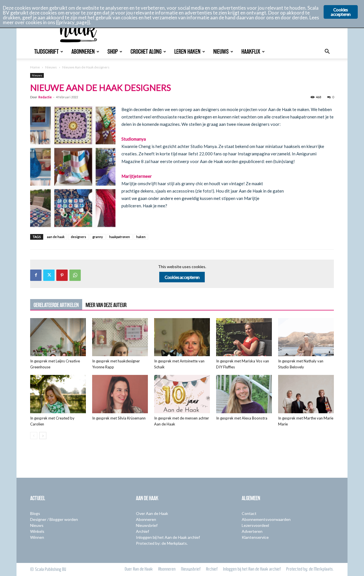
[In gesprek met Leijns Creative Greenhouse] (58, 337)
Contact (249, 513)
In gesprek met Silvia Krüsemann (119, 418)
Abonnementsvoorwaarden (266, 519)
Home (35, 67)
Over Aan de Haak (152, 513)
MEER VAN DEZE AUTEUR (106, 305)
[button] (327, 52)
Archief (142, 531)
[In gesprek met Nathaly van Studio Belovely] (306, 337)
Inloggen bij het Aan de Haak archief (168, 537)
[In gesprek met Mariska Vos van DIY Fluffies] (244, 337)
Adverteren (252, 531)
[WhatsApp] (75, 275)
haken (141, 237)
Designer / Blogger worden (54, 519)
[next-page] (42, 435)
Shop (112, 51)
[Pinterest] (62, 275)
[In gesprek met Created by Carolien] (58, 394)
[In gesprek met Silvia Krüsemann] (120, 394)
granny (97, 237)
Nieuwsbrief (147, 525)
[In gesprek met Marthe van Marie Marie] (306, 394)
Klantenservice (255, 537)
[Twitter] (49, 275)
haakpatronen (119, 237)
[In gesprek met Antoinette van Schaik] (182, 337)
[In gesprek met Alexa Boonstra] (244, 394)
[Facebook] (36, 275)
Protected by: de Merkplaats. (162, 543)
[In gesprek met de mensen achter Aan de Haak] (182, 394)
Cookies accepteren (182, 277)
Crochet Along (146, 51)
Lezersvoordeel (255, 525)
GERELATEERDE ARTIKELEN (56, 305)
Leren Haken (187, 51)
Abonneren (83, 51)
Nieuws (221, 51)
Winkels (37, 531)
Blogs (35, 513)
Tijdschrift (46, 51)
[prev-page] (33, 435)
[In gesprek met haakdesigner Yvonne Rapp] (120, 337)
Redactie (45, 97)
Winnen (37, 537)
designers (78, 237)
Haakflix (250, 51)
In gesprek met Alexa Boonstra (241, 418)
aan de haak (56, 237)
